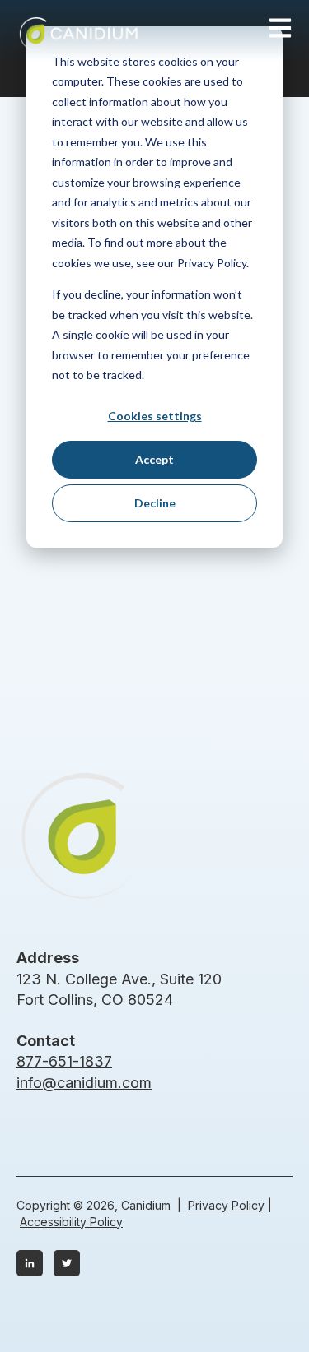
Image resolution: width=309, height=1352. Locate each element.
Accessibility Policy (71, 1222)
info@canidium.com (84, 1082)
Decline (155, 503)
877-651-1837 (64, 1061)
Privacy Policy (226, 1205)
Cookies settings (155, 416)
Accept (154, 459)
